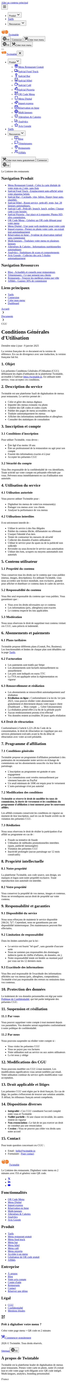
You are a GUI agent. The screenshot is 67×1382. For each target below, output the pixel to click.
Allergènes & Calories (19, 1214)
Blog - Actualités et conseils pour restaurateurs (31, 272)
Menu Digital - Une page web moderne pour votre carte (36, 226)
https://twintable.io (32, 376)
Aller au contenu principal (14, 2)
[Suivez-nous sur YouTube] (9, 1185)
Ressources (14, 24)
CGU (10, 1305)
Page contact (27, 1153)
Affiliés (11, 1260)
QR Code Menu (16, 1199)
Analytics (13, 1217)
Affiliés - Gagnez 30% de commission (27, 281)
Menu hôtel (14, 1245)
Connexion (17, 40)
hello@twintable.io (25, 1150)
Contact (12, 1288)
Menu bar (13, 1242)
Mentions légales (16, 1310)
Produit (12, 16)
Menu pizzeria (15, 1251)
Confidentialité (15, 1307)
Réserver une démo (18, 1291)
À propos (12, 1273)
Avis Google (14, 1219)
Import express (15, 1205)
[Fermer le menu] (2, 49)
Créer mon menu (16, 300)
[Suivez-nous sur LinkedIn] (9, 1182)
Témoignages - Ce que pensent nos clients (29, 275)
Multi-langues (15, 1211)
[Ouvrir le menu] (4, 7)
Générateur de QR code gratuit (23, 1257)
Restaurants (14, 1285)
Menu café (13, 1248)
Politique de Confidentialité (15, 999)
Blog (10, 1276)
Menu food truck (16, 1239)
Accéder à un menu (18, 1254)
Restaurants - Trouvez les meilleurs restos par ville (33, 278)
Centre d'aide (14, 1282)
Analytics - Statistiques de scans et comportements (33, 252)
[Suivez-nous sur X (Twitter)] (9, 1179)
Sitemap (5, 1351)
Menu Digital (14, 1202)
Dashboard (13, 303)
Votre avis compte (17, 1279)
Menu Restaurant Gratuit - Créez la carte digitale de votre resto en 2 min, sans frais (34, 187)
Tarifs (11, 19)
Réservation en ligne (18, 1208)
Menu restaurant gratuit (20, 1236)
